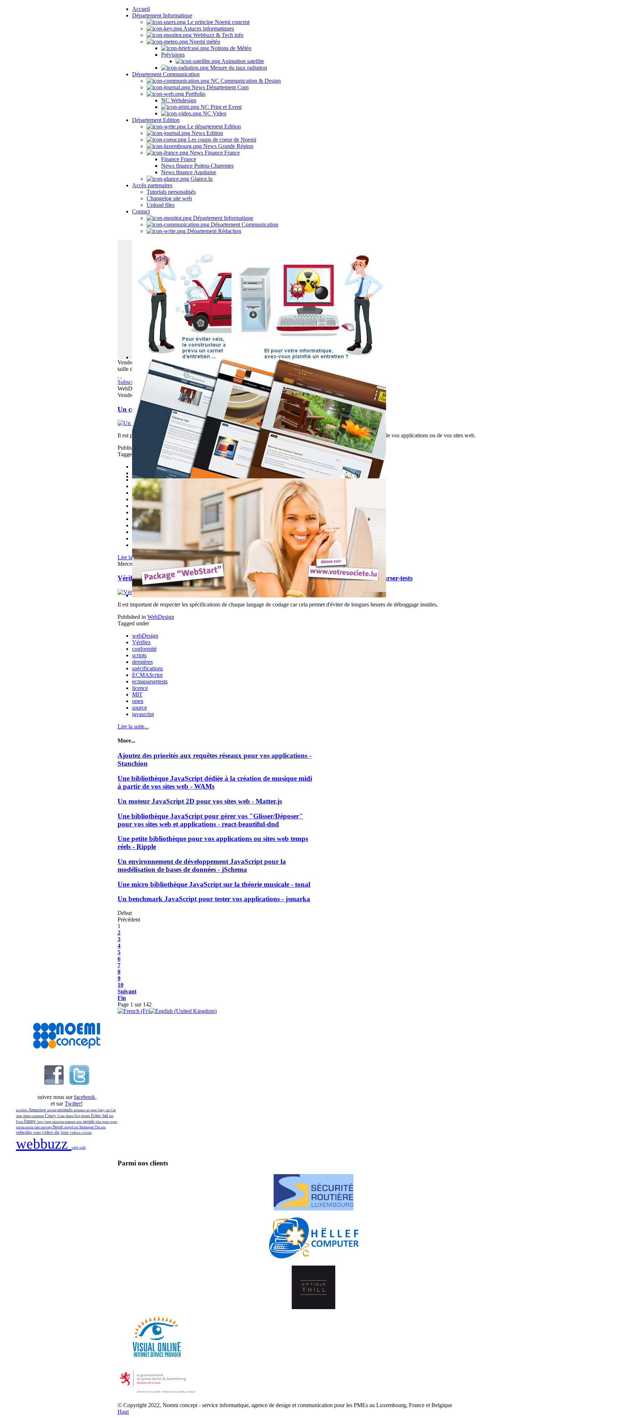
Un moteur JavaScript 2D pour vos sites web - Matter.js (200, 801)
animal (52, 1110)
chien (27, 1116)
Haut (123, 1412)
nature (71, 1121)
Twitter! (74, 1103)
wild (75, 1147)
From (20, 1122)
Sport (58, 1126)
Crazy (51, 1115)
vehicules (24, 1132)
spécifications (147, 668)
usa (103, 1127)
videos (76, 1132)
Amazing (37, 1109)
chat (19, 1116)
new (80, 1122)
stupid (69, 1127)
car (108, 1110)
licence (140, 688)
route (113, 1122)
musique (58, 1122)
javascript (143, 714)
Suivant (127, 991)
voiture (87, 1133)
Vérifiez (141, 642)
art (88, 1110)
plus (98, 1122)
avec (94, 1110)
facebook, (85, 1097)
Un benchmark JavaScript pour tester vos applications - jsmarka (214, 899)
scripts (139, 655)
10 (120, 985)
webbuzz (43, 1144)
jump (48, 1122)
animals (65, 1109)
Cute (62, 1116)
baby (102, 1110)
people (89, 1121)
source (139, 707)
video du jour (56, 1132)
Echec (96, 1115)
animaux (80, 1110)
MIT (137, 694)
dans (70, 1115)
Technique (87, 1127)
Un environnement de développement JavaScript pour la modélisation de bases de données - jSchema (202, 865)
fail (105, 1115)
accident (22, 1110)
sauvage (47, 1127)
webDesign (145, 636)
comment (38, 1116)
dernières (142, 662)
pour (106, 1122)
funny (30, 1121)
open (137, 701)
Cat (113, 1110)
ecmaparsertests (150, 681)
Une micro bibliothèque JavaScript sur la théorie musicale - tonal (214, 884)
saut (37, 1127)
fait (111, 1116)
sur (76, 1127)
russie (29, 1127)
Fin (122, 998)
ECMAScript (147, 675)
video (37, 1133)
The (98, 1127)
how (40, 1122)
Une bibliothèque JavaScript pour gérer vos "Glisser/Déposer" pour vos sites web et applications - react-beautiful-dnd (210, 820)
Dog (77, 1116)
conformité (144, 649)
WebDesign (160, 617)
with (82, 1147)
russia (20, 1127)
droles (86, 1116)
